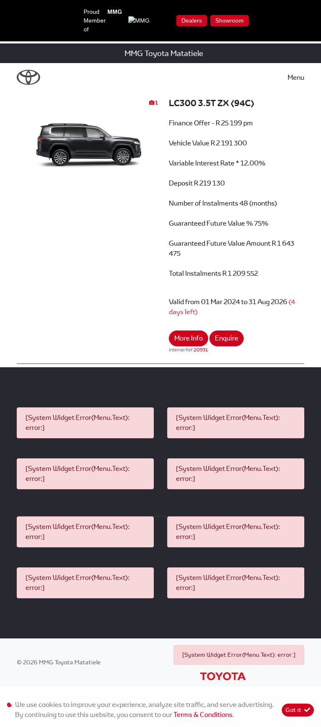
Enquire (226, 338)
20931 (201, 350)
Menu (296, 77)
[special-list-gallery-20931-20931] (88, 138)
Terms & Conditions (202, 714)
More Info (188, 338)
